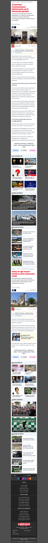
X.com (24, 150)
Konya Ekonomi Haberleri (24, 499)
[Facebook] (18, 479)
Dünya (18, 2)
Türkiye (18, 269)
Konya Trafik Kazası (24, 490)
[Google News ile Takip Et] (34, 46)
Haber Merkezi (18, 46)
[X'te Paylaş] (15, 27)
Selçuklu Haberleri (24, 511)
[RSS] (30, 479)
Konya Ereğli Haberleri (24, 516)
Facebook (15, 150)
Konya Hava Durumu (24, 488)
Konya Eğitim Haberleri (24, 502)
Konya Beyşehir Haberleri (24, 519)
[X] (21, 479)
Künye (14, 532)
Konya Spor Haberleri (24, 500)
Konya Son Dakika (24, 492)
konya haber (17, 24)
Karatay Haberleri (24, 513)
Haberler (14, 2)
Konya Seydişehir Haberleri (24, 518)
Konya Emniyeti (24, 487)
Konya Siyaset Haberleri (24, 497)
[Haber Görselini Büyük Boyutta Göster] (24, 36)
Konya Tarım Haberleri (24, 504)
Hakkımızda (15, 530)
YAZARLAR (29, 475)
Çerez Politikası (16, 534)
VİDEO (15, 475)
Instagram (33, 150)
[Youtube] (28, 479)
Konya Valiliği (24, 485)
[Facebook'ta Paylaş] (13, 27)
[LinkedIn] (25, 479)
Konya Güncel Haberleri (24, 505)
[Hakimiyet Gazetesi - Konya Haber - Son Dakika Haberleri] (24, 524)
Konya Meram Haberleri (24, 514)
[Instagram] (23, 479)
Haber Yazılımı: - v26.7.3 (24, 541)
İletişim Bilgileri (27, 530)
